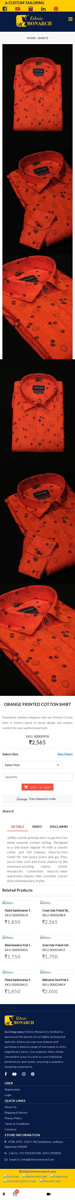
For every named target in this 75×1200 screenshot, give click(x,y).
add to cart (40, 787)
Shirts (43, 38)
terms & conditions (17, 1123)
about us (11, 1107)
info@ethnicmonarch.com (37, 1159)
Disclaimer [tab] (59, 826)
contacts (10, 1129)
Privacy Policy (13, 1118)
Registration (12, 1089)
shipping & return (16, 1112)
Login (8, 1095)
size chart (65, 754)
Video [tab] (37, 826)
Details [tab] (17, 826)
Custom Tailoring (26, 3)
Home (31, 38)
